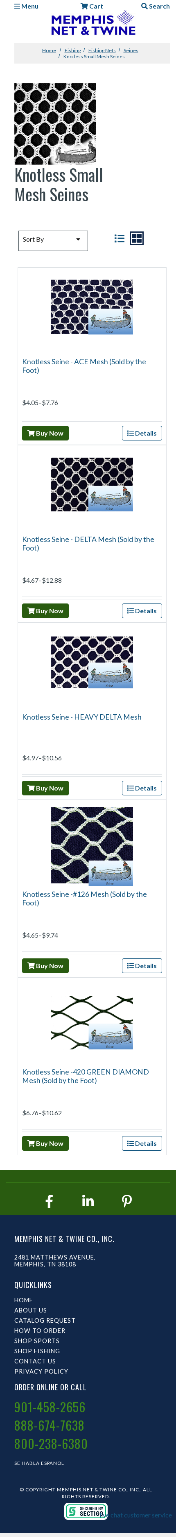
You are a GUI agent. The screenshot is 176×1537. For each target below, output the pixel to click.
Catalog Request (45, 1320)
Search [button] (159, 6)
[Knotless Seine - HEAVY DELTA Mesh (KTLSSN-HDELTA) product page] (92, 667)
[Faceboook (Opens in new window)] (49, 1201)
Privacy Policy (41, 1371)
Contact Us (35, 1361)
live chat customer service (135, 1515)
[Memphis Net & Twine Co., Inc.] (92, 24)
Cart (95, 6)
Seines (131, 50)
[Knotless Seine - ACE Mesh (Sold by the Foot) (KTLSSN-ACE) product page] (92, 311)
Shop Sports (37, 1340)
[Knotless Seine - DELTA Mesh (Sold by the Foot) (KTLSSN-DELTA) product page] (92, 489)
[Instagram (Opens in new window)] (88, 1201)
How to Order (39, 1330)
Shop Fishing (37, 1351)
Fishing (73, 50)
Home (49, 50)
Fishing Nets (102, 50)
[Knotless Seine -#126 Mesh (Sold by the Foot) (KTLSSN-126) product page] (92, 844)
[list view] (119, 238)
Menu (29, 6)
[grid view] (136, 238)
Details (145, 433)
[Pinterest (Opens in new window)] (127, 1201)
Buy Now (49, 433)
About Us (30, 1310)
